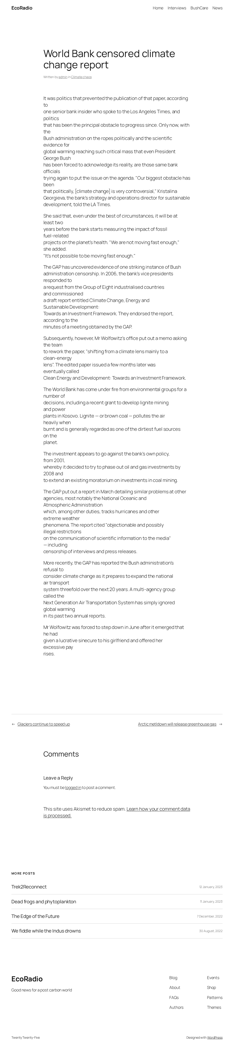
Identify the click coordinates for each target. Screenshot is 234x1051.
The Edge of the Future (35, 916)
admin (62, 77)
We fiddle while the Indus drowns (46, 930)
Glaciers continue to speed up (44, 724)
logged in (73, 787)
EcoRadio (21, 8)
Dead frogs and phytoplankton (43, 901)
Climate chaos (81, 77)
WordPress (215, 1037)
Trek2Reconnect (29, 886)
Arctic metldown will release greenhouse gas (177, 724)
